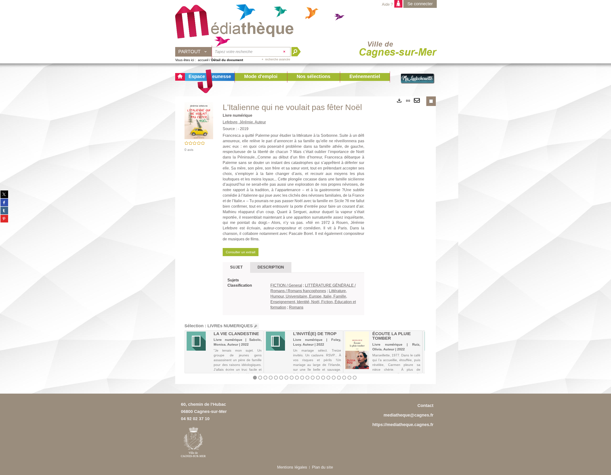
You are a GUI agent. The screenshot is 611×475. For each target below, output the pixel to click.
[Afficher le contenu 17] (339, 378)
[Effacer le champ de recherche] (284, 52)
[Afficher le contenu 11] (307, 378)
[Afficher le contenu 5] (276, 378)
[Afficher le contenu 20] (355, 378)
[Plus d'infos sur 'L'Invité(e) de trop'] (277, 341)
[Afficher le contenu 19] (349, 378)
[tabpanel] (293, 294)
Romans (296, 307)
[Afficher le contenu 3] (265, 378)
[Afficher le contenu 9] (297, 378)
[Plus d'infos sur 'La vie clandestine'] (198, 341)
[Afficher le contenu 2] (260, 378)
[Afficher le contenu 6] (281, 378)
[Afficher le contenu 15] (328, 378)
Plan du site (322, 467)
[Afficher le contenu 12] (313, 378)
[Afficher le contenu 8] (292, 378)
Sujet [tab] (236, 267)
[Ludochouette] (418, 78)
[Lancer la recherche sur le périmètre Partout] (298, 52)
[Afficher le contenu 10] (302, 378)
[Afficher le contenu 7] (286, 378)
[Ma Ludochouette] (234, 22)
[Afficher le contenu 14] (323, 378)
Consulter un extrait (240, 252)
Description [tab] (271, 267)
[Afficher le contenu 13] (318, 378)
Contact (425, 405)
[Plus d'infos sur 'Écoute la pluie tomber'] (357, 350)
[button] (261, 77)
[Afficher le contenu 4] (271, 378)
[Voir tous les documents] (256, 326)
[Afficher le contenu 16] (334, 378)
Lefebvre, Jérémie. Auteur (244, 122)
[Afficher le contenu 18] (344, 378)
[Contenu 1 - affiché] (255, 378)
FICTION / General (286, 285)
